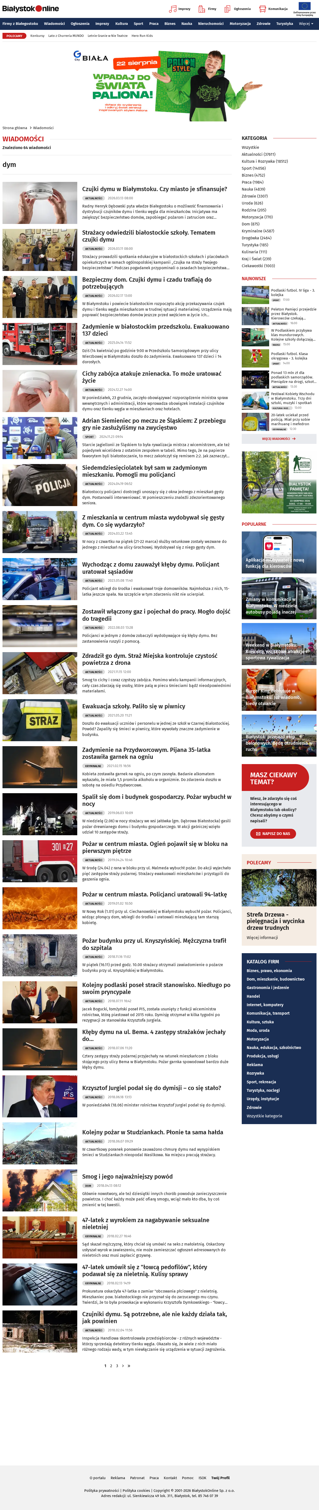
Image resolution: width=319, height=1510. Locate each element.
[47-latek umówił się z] (39, 1284)
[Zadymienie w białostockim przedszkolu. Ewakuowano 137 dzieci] (39, 344)
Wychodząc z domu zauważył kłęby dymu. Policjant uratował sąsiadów (150, 568)
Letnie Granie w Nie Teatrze (108, 35)
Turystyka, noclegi (263, 1090)
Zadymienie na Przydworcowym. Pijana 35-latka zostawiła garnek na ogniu (146, 753)
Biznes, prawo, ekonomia (269, 970)
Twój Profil (220, 1478)
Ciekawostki (252, 265)
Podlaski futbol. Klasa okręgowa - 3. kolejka (289, 356)
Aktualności (93, 198)
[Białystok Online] (30, 9)
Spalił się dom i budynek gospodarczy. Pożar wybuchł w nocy (157, 800)
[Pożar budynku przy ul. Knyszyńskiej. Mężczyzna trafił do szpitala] (39, 955)
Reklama (255, 1064)
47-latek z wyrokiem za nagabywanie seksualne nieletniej (145, 1224)
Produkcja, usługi (263, 1056)
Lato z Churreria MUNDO (66, 35)
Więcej (304, 23)
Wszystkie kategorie (264, 1116)
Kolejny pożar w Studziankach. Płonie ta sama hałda (152, 1132)
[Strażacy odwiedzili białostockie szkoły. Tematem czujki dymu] (39, 250)
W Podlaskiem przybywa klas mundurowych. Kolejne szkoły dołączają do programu (292, 335)
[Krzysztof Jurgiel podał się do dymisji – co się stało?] (39, 1096)
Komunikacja (278, 9)
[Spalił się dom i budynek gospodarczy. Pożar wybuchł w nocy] (39, 814)
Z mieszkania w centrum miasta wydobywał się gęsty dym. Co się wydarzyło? (153, 521)
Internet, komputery (265, 1004)
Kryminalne (93, 766)
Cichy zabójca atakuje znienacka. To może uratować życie (151, 377)
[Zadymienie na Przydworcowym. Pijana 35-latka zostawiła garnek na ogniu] (39, 767)
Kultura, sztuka (260, 1022)
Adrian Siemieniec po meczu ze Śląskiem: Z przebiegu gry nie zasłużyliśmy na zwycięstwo (154, 424)
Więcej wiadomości (276, 439)
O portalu (98, 1478)
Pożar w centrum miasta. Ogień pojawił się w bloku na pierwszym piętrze (155, 847)
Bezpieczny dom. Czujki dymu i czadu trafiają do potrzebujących (147, 283)
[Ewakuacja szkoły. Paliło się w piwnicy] (39, 720)
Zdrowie (263, 23)
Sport (138, 23)
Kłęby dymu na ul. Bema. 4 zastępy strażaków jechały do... (154, 1036)
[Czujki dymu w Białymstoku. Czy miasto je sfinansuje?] (39, 203)
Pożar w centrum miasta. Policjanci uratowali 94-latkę (154, 894)
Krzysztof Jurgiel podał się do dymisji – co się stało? (151, 1088)
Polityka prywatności (101, 1490)
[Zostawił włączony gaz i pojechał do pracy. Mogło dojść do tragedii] (39, 626)
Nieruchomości (211, 23)
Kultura (121, 23)
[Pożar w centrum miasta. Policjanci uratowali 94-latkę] (39, 908)
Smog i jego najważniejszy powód (127, 1176)
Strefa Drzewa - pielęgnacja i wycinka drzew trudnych (276, 921)
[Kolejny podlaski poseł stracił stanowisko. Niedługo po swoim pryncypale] (39, 1002)
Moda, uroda (258, 1030)
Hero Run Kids (142, 35)
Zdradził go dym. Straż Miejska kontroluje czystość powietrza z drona (149, 659)
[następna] (123, 1365)
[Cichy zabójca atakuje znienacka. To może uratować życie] (39, 391)
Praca (154, 23)
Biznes (169, 23)
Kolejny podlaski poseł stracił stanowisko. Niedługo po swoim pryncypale (156, 989)
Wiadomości (54, 23)
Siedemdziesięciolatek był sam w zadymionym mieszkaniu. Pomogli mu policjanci (144, 471)
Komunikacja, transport (268, 1013)
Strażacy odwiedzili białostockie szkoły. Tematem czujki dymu (148, 236)
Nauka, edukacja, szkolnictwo (274, 1047)
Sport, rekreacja (261, 1082)
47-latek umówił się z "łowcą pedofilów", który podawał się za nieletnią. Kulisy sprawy (144, 1271)
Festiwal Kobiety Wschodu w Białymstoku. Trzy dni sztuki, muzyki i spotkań (293, 398)
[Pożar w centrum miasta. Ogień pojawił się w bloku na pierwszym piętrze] (39, 861)
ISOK (202, 1478)
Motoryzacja (240, 23)
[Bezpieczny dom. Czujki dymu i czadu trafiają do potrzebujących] (39, 297)
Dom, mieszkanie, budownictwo (276, 979)
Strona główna (14, 128)
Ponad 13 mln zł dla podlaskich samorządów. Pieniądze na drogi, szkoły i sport (293, 377)
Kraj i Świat (252, 259)
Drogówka (250, 238)
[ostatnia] (129, 1365)
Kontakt (170, 1478)
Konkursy (37, 35)
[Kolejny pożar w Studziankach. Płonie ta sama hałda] (39, 1143)
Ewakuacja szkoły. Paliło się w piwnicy (133, 706)
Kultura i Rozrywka (258, 161)
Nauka (186, 23)
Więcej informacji (262, 937)
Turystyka (284, 23)
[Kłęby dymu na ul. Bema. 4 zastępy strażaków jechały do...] (39, 1049)
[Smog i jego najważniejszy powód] (39, 1190)
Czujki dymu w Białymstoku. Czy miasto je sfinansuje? (154, 189)
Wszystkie (250, 148)
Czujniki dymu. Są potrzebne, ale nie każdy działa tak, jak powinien (154, 1318)
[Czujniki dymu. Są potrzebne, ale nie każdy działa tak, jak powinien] (39, 1331)
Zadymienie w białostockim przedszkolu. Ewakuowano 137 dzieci (155, 330)
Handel (253, 996)
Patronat (137, 1478)
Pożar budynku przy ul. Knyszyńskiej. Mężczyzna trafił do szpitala (154, 944)
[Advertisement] (159, 1416)
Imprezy (184, 9)
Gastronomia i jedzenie (268, 987)
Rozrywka (255, 1073)
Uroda (247, 203)
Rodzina (249, 210)
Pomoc (188, 1478)
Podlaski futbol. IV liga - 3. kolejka (293, 292)
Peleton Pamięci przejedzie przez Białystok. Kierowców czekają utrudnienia (294, 313)
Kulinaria (250, 252)
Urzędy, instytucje (263, 1098)
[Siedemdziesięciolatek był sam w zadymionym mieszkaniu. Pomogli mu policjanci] (39, 485)
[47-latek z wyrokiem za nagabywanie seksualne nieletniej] (39, 1237)
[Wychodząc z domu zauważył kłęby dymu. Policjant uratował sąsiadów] (39, 579)
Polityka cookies (136, 1490)
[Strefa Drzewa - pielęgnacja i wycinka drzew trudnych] (279, 887)
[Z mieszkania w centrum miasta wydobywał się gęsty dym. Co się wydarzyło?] (39, 532)
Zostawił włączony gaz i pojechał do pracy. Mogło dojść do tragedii (156, 615)
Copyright (162, 1490)
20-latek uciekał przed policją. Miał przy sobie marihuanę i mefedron (290, 419)
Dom (88, 1186)
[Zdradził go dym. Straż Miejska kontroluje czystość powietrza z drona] (39, 673)
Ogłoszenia (242, 9)
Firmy (212, 9)
